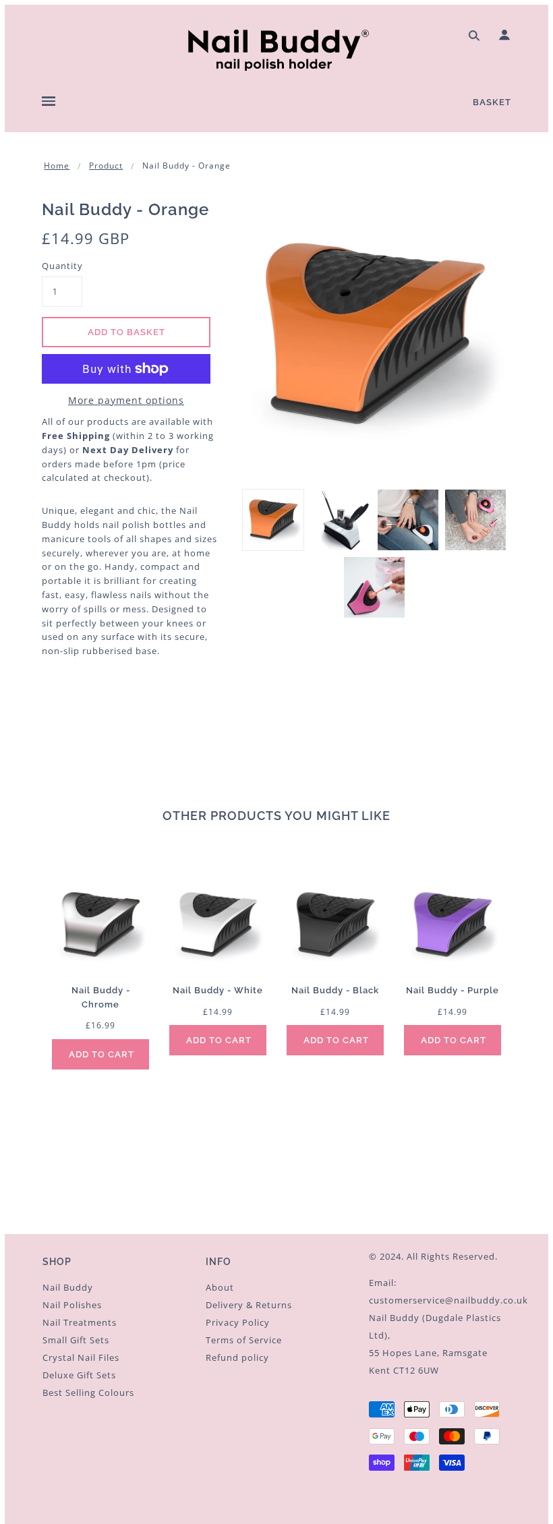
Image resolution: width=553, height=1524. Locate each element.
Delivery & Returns (249, 1305)
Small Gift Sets (75, 1340)
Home (56, 165)
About (220, 1287)
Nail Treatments (79, 1322)
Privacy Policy (238, 1322)
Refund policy (237, 1357)
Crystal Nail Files (80, 1357)
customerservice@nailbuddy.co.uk (448, 1300)
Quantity (62, 266)
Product (106, 165)
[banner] (276, 48)
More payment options (126, 400)
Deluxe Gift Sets (79, 1375)
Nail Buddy (67, 1287)
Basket (492, 102)
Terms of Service (244, 1340)
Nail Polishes (72, 1305)
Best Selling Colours (88, 1392)
